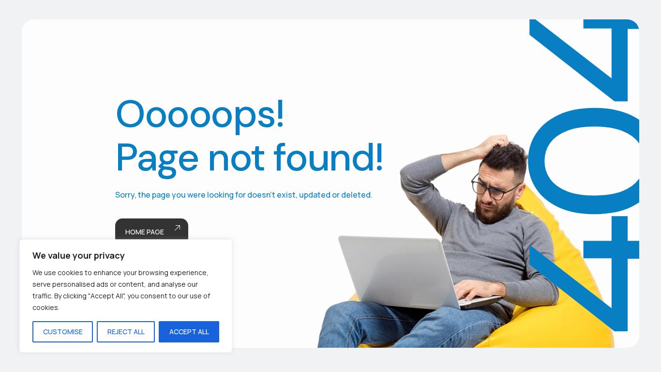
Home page (144, 231)
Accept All (189, 331)
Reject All (126, 331)
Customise (63, 331)
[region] (125, 296)
